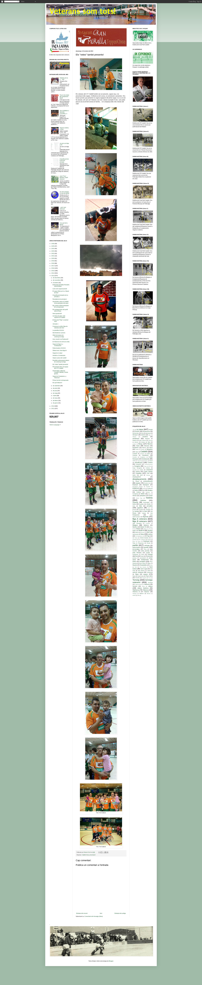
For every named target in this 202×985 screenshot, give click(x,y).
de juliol (55, 388)
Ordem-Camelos (144, 537)
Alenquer (135, 435)
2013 (53, 275)
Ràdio (134, 561)
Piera (145, 549)
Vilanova (146, 590)
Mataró (138, 529)
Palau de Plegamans (138, 543)
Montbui (150, 530)
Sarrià (148, 570)
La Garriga (136, 511)
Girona (134, 495)
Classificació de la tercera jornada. (64, 160)
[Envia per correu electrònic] (99, 852)
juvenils (141, 509)
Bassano (146, 446)
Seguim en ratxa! (57, 353)
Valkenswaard (138, 584)
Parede (148, 543)
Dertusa (148, 475)
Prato (141, 556)
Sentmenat (150, 572)
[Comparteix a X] (103, 852)
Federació (150, 488)
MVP (148, 532)
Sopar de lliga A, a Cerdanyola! (58, 344)
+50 (133, 429)
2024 (53, 248)
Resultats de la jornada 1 (60, 299)
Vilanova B (136, 591)
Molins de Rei (147, 528)
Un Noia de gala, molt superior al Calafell (59, 316)
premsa (134, 558)
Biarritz (144, 447)
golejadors (143, 495)
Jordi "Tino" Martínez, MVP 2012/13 (64, 177)
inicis (134, 506)
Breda (142, 449)
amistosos (136, 438)
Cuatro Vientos (148, 471)
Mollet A (135, 530)
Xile (138, 595)
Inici (101, 913)
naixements (135, 534)
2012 (53, 406)
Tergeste (144, 577)
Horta (134, 504)
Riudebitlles (143, 565)
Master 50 (143, 527)
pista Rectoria (137, 552)
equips (138, 483)
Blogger (111, 961)
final (143, 490)
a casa (140, 429)
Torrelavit (150, 582)
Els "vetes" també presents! (60, 364)
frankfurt (148, 492)
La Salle (144, 511)
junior (149, 507)
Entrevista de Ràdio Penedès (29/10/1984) (61, 285)
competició (138, 464)
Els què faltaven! (57, 382)
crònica (138, 471)
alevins (143, 435)
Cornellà (135, 469)
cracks (141, 469)
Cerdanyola (145, 459)
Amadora (145, 436)
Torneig (136, 580)
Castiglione (142, 457)
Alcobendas (136, 433)
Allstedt (134, 436)
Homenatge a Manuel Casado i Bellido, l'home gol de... (60, 372)
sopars (145, 574)
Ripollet (135, 565)
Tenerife (137, 577)
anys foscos (142, 440)
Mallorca (146, 525)
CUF (148, 473)
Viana (143, 586)
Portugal (150, 554)
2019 (53, 261)
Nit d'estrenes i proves (59, 333)
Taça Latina (149, 576)
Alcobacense (146, 431)
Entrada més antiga (120, 913)
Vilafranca (136, 590)
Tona (149, 577)
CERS (134, 460)
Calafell (84, 854)
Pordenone (135, 554)
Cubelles (139, 473)
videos (150, 586)
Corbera (148, 468)
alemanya (148, 433)
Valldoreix (147, 584)
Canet (148, 453)
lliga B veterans (140, 521)
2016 (53, 268)
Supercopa (140, 576)
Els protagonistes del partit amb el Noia (60, 310)
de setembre (56, 385)
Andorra (135, 440)
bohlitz (137, 449)
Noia (142, 534)
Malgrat (135, 525)
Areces (136, 442)
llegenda (145, 516)
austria (134, 444)
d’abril (55, 395)
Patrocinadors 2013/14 (59, 348)
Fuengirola (135, 493)
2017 (53, 265)
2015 (53, 270)
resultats (142, 561)
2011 (53, 408)
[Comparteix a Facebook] (105, 852)
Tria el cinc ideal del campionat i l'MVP (64, 96)
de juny (55, 390)
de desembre (57, 277)
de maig (55, 393)
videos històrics (142, 588)
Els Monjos (136, 481)
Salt (136, 567)
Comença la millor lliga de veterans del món (60, 327)
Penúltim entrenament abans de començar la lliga (61, 361)
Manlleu (135, 527)
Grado (151, 495)
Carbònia (135, 455)
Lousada (148, 523)
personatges (136, 549)
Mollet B (141, 530)
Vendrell (135, 586)
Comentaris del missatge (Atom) (93, 916)
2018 (53, 263)
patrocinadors (136, 547)
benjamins (136, 447)
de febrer (55, 400)
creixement (149, 469)
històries (143, 500)
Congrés (137, 466)
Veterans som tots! (82, 11)
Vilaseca (146, 591)
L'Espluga (148, 509)
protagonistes (145, 559)
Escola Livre (147, 483)
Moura (137, 532)
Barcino (150, 444)
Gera (149, 493)
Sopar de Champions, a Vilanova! (59, 377)
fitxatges (150, 490)
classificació (139, 462)
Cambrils (135, 453)
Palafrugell (146, 541)
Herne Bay (139, 498)
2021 (53, 256)
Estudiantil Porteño (138, 486)
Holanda (135, 502)
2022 (53, 253)
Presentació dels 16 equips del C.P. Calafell (60, 367)
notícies (150, 534)
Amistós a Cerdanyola (59, 355)
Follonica (138, 492)
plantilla (148, 552)
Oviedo (149, 539)
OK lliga (147, 536)
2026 (53, 243)
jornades (150, 506)
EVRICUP (136, 488)
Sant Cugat (144, 569)
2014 (53, 273)
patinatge (147, 545)
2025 (53, 246)
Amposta (147, 438)
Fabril (144, 488)
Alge (150, 435)
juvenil (134, 509)
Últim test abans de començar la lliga (58, 335)
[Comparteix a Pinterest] (107, 852)
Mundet (143, 532)
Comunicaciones (149, 464)
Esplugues (146, 485)
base (138, 446)
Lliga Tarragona (137, 523)
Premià (148, 556)
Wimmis (148, 593)
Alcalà (151, 429)
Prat (136, 556)
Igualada (141, 504)
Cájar (136, 451)
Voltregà (135, 593)
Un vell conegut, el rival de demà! (64, 192)
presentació (92, 854)
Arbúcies (150, 440)
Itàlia (140, 506)
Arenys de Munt (145, 442)
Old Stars (135, 537)
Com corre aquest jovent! (60, 289)
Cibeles (146, 460)
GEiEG (143, 494)
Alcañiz (137, 431)
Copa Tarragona (137, 468)
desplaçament (137, 477)
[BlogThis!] (101, 852)
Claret (151, 460)
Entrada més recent (81, 913)
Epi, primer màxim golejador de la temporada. (61, 306)
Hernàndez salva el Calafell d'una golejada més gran (60, 302)
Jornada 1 (55, 324)
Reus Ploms (142, 563)
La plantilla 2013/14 (58, 330)
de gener (55, 403)
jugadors (140, 508)
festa (87, 854)
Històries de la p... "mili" (64, 78)
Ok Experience (139, 536)
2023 (53, 251)
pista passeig (145, 551)
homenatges (146, 502)
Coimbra (150, 462)
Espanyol (135, 485)
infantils (148, 504)
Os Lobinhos (142, 539)
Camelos (142, 453)
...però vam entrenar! (63, 208)
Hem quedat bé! (57, 313)
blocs (151, 447)
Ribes (149, 563)
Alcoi (142, 433)
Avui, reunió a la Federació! (60, 339)
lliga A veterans (140, 519)
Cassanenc (145, 455)
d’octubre (55, 282)
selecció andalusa (138, 572)
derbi (141, 475)
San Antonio (143, 567)
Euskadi (148, 486)
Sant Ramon (141, 570)
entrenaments (148, 481)
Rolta (151, 565)
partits (135, 545)
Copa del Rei (147, 466)
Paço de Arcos (136, 541)
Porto (142, 554)
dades (134, 475)
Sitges (137, 574)
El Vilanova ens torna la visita (61, 341)
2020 (53, 258)
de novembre (57, 280)
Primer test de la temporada (60, 380)
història (149, 498)
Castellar (135, 457)
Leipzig (144, 513)
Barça (140, 444)
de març (55, 398)
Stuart (134, 576)
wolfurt (134, 595)
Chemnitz (140, 460)
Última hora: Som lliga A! (60, 350)
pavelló (146, 547)
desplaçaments (139, 479)
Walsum (142, 593)
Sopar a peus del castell (59, 358)
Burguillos (150, 449)
